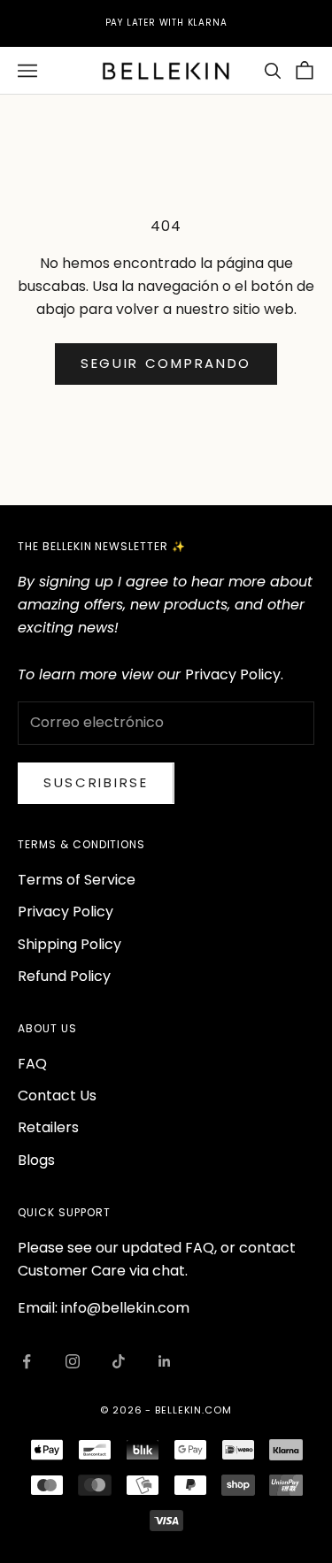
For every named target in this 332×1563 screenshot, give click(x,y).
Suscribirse (96, 782)
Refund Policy (64, 976)
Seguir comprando (166, 363)
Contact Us (57, 1095)
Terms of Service (76, 880)
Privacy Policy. (234, 674)
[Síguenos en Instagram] (72, 1361)
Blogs (36, 1160)
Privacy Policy (65, 911)
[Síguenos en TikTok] (118, 1361)
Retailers (48, 1127)
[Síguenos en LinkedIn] (165, 1361)
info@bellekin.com (125, 1308)
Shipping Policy (69, 944)
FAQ (32, 1063)
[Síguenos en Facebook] (26, 1361)
